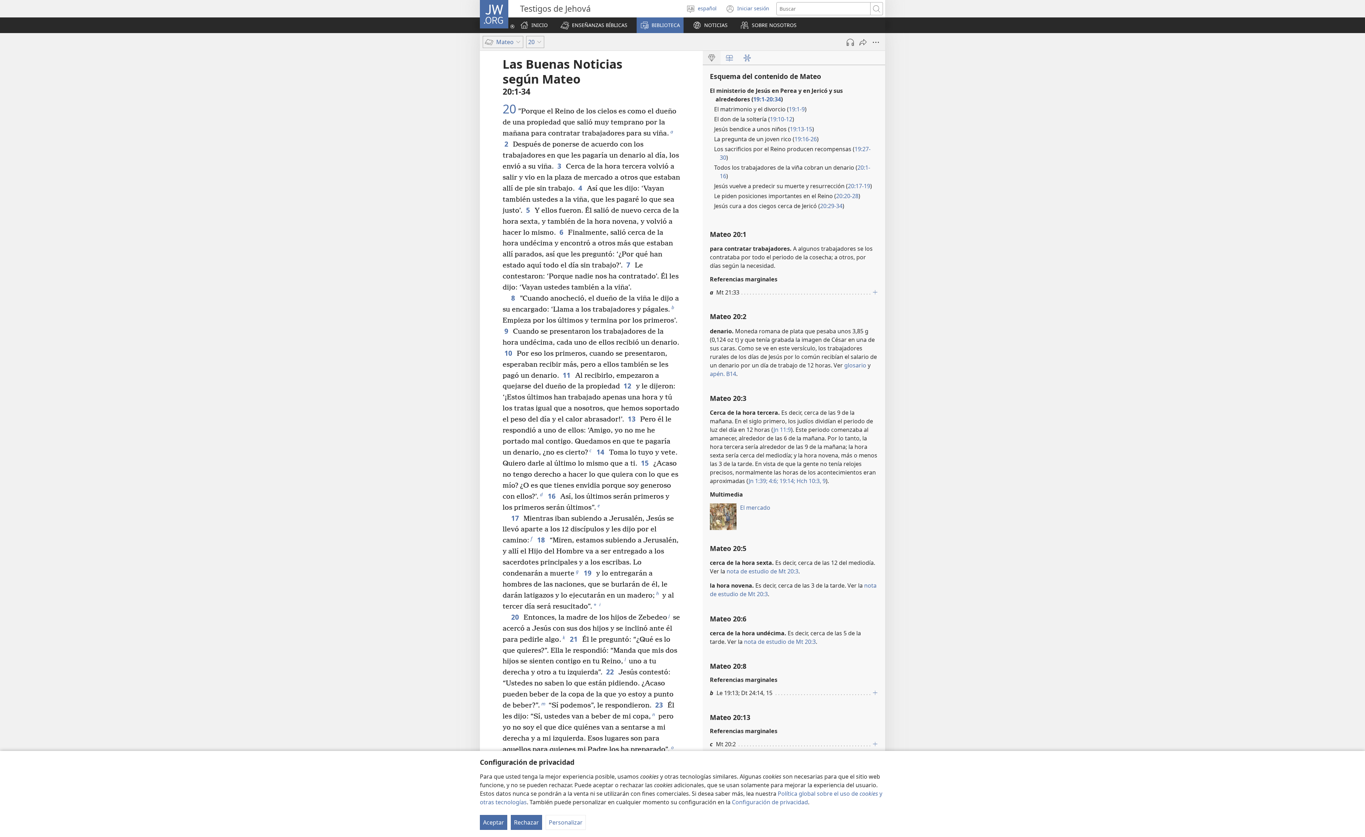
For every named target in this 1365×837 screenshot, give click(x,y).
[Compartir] (863, 42)
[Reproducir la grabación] (850, 42)
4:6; (772, 481)
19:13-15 (801, 129)
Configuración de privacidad (770, 802)
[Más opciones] (875, 42)
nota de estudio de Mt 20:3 (762, 571)
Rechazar (526, 822)
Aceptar (493, 822)
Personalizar (566, 822)
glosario (855, 365)
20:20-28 (847, 196)
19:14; (786, 481)
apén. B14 (723, 374)
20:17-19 (859, 186)
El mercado (755, 508)
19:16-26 (805, 139)
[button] (594, 25)
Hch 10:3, (808, 481)
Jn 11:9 (782, 430)
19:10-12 (781, 119)
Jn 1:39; (758, 481)
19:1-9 (797, 109)
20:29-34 (831, 206)
